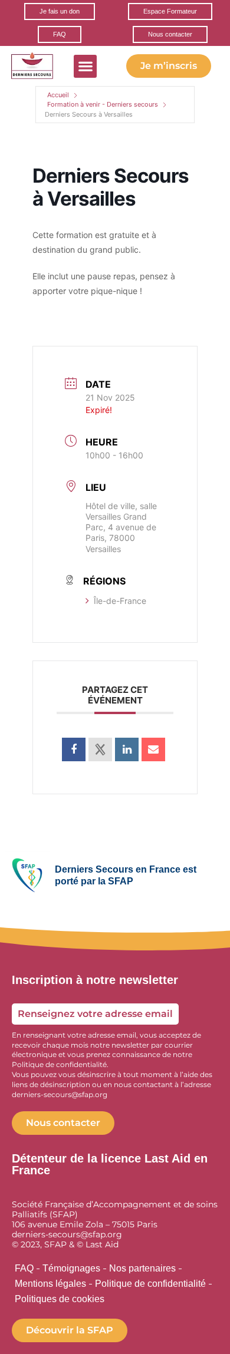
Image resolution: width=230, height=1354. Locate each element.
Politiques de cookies (59, 1299)
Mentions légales (50, 1284)
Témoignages (71, 1268)
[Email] (153, 749)
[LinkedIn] (127, 749)
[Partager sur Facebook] (74, 749)
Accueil (58, 95)
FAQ (24, 1268)
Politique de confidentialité (150, 1284)
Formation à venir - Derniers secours (102, 104)
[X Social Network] (100, 749)
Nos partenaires (142, 1268)
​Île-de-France (120, 601)
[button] (85, 66)
